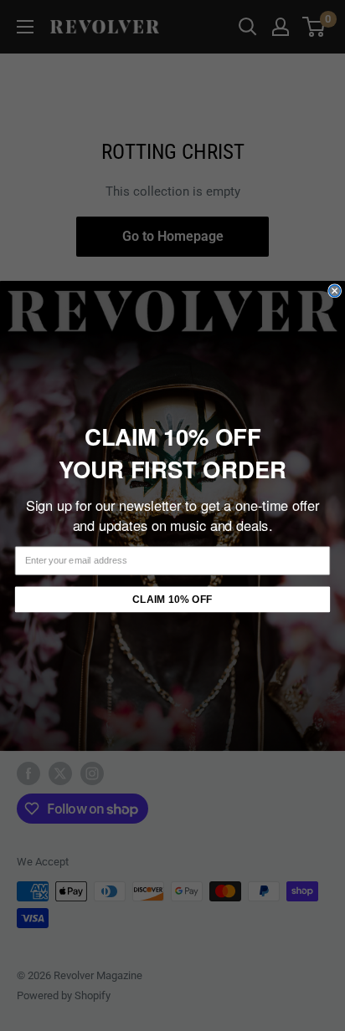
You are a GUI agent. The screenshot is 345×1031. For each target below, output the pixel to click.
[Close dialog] (335, 290)
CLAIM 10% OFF (172, 599)
